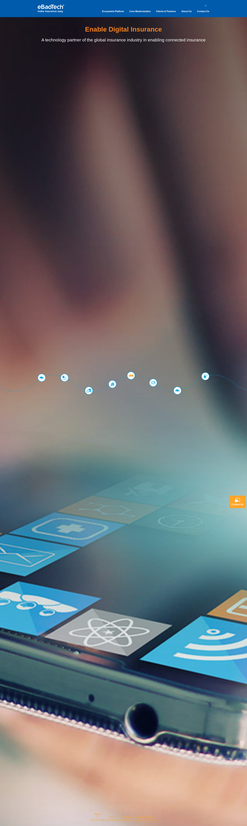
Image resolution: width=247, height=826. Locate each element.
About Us (186, 11)
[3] (126, 817)
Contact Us (203, 11)
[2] (112, 817)
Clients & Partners (166, 11)
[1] (97, 817)
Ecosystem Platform (113, 11)
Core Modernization (140, 11)
